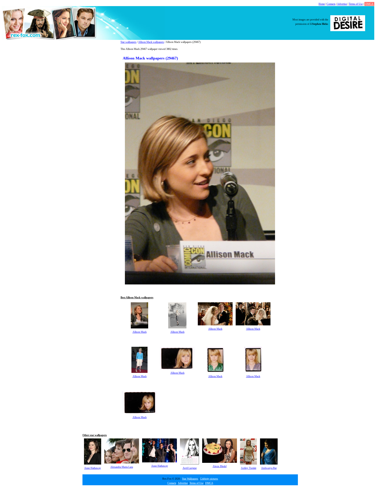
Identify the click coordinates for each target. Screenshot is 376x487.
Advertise (342, 3)
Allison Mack (140, 331)
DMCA (369, 3)
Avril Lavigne (190, 468)
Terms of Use (356, 3)
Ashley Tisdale (248, 468)
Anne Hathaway (92, 468)
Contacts (331, 3)
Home (322, 3)
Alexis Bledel (220, 466)
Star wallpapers (128, 42)
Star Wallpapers (190, 478)
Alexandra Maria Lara (121, 466)
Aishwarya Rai (269, 468)
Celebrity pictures (209, 478)
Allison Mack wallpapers (151, 42)
